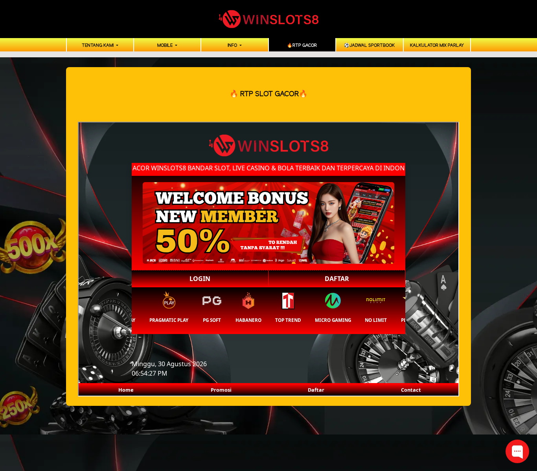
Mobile (165, 45)
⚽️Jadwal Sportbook (369, 45)
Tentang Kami (98, 45)
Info (233, 45)
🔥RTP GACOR (302, 45)
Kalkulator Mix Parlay (437, 45)
